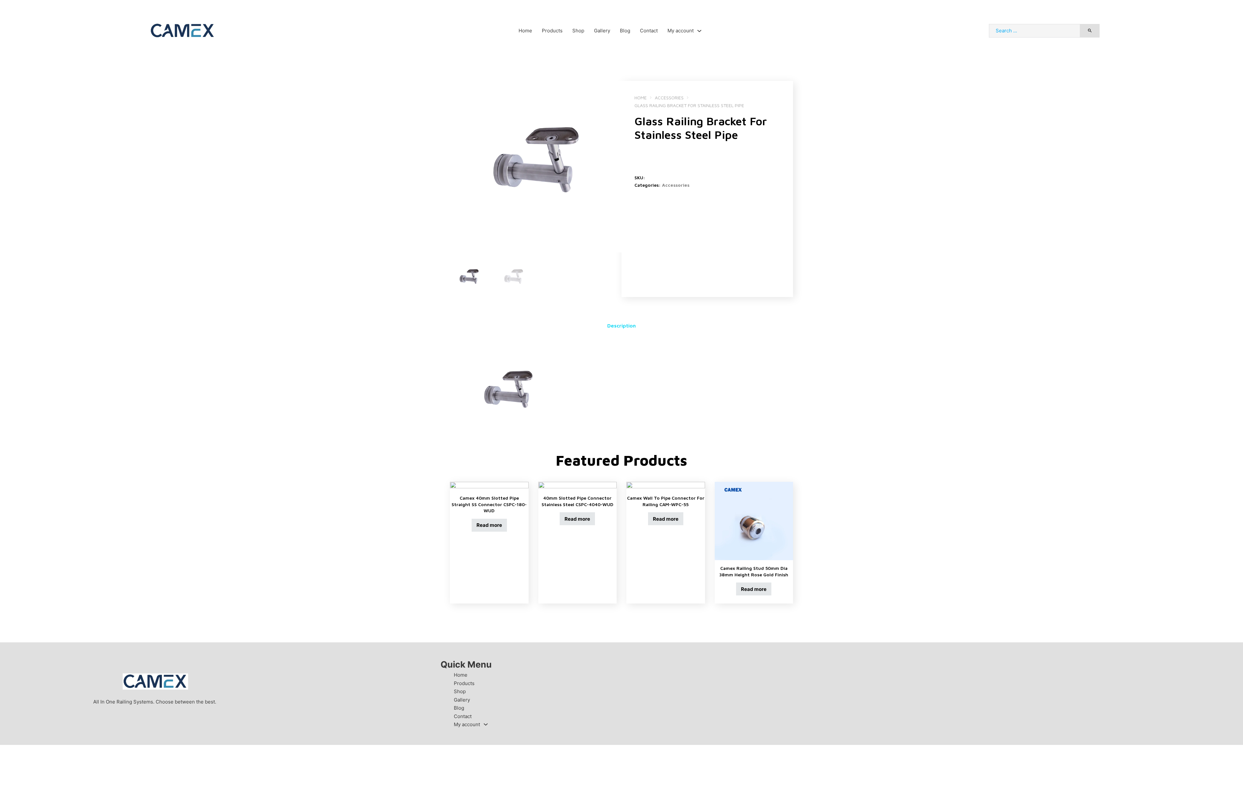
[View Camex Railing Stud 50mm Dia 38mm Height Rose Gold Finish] (754, 520)
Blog (625, 31)
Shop (578, 31)
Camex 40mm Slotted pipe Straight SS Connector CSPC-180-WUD (489, 504)
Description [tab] (621, 325)
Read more (489, 525)
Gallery (602, 31)
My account (680, 31)
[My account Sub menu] (699, 30)
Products (552, 31)
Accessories (669, 97)
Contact (649, 31)
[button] (613, 90)
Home (525, 31)
